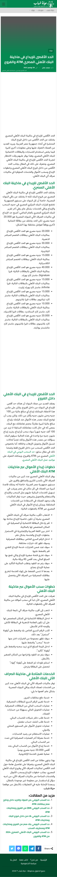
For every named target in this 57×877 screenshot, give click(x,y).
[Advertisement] (28, 103)
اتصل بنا (13, 860)
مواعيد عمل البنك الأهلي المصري (39, 460)
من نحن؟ (34, 860)
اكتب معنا (23, 860)
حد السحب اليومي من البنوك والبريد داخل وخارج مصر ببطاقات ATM (26, 802)
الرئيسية (43, 860)
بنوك (51, 50)
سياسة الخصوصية (28, 863)
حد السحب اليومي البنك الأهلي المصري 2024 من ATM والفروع (28, 834)
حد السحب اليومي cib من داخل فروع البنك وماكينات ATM (29, 818)
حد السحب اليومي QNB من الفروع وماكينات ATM (28, 810)
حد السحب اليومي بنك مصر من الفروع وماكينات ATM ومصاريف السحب (26, 826)
